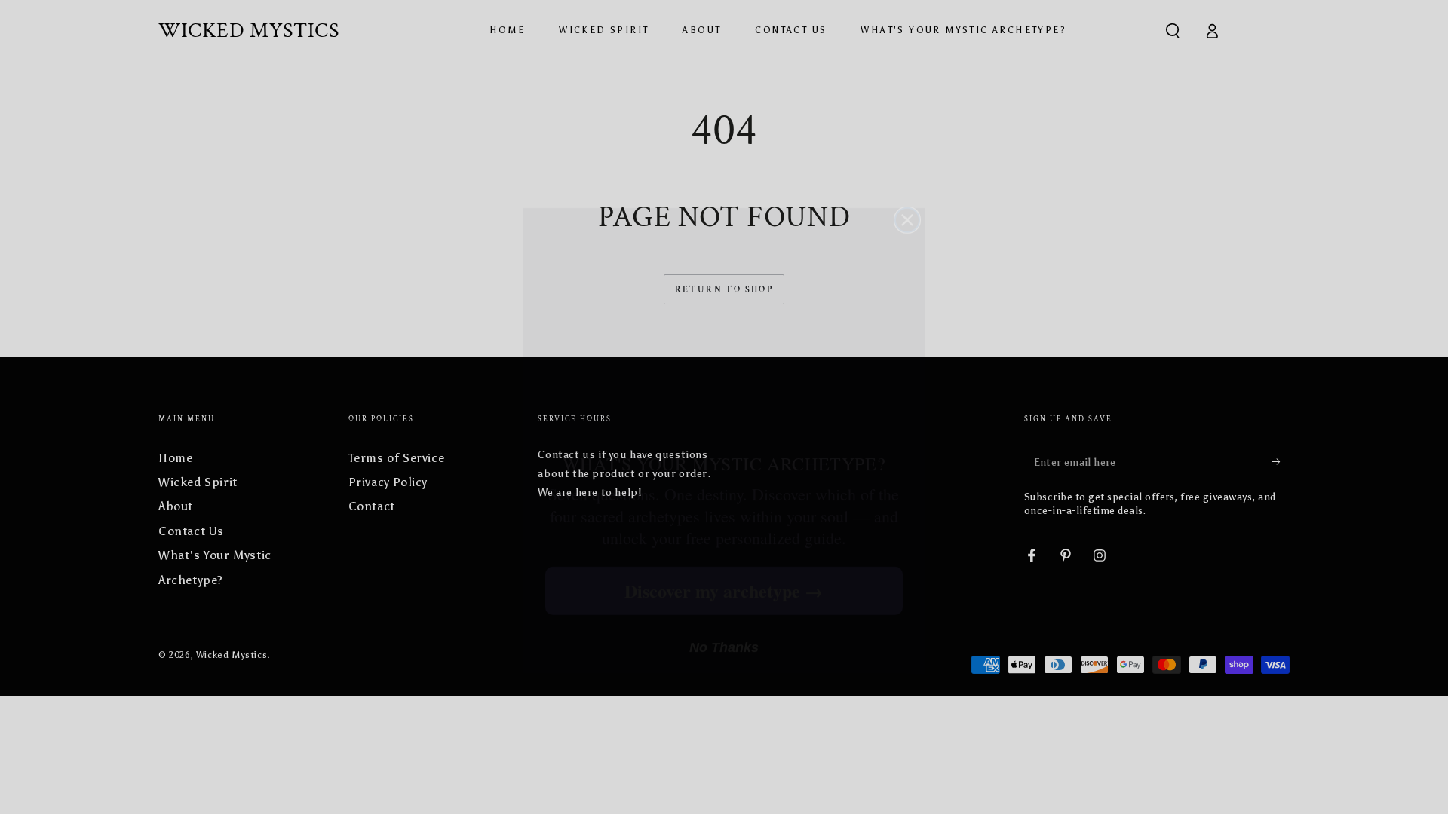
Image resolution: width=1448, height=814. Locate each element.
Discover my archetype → (723, 556)
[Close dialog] (907, 186)
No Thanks (724, 613)
